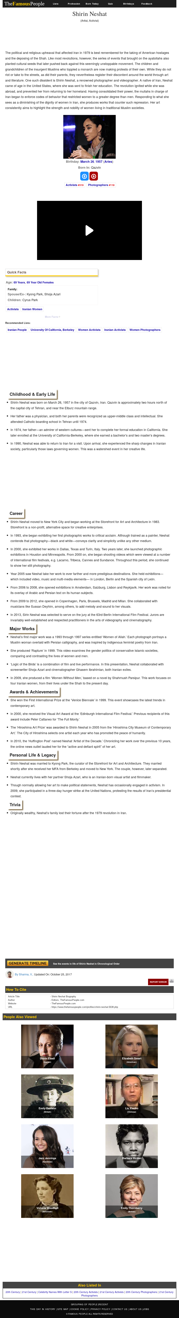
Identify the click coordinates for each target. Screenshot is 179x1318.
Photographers (98, 185)
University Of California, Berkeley (52, 330)
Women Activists (89, 330)
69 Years (19, 282)
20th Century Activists (86, 1292)
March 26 (87, 161)
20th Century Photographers (141, 1292)
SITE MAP (63, 1309)
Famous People (78, 1313)
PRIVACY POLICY (101, 1309)
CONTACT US (120, 1309)
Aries (108, 161)
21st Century (29, 1292)
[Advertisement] (69, 37)
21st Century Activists (112, 1292)
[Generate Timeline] (27, 963)
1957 (98, 161)
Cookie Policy (80, 1309)
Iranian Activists (115, 330)
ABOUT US (136, 1309)
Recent (103, 1304)
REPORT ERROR (158, 981)
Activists (71, 185)
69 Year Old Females (40, 282)
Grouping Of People (84, 1304)
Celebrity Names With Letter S (55, 1292)
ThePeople (24, 3)
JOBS (146, 1309)
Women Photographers (145, 330)
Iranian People (17, 330)
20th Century (13, 1292)
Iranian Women (32, 309)
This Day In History (43, 1309)
